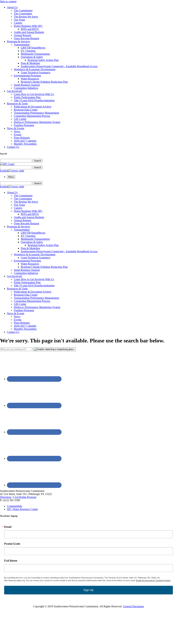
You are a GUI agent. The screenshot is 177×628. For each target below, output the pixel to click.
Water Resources (30, 78)
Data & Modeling (30, 63)
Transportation (22, 44)
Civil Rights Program (24, 497)
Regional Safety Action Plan (43, 60)
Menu (11, 177)
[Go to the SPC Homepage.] (7, 164)
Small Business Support (27, 84)
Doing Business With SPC (28, 25)
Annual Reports (22, 35)
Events (17, 134)
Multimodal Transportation (35, 53)
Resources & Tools (17, 103)
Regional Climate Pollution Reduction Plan (44, 81)
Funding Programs (24, 125)
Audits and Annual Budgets (29, 32)
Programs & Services (18, 41)
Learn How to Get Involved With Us (34, 94)
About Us (12, 7)
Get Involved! (14, 91)
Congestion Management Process (32, 115)
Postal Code (12, 543)
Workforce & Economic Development (34, 69)
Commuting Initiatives (26, 88)
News (17, 131)
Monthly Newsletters (25, 143)
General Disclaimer (133, 606)
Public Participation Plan (27, 97)
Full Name (10, 560)
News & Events (15, 128)
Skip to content (8, 1)
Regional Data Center (26, 109)
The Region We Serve (26, 16)
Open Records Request (26, 38)
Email (7, 526)
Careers (18, 22)
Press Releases (22, 137)
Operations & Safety (32, 56)
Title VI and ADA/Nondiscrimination (34, 100)
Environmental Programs (27, 75)
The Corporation (23, 13)
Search (37, 160)
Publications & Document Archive (32, 106)
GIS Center (20, 119)
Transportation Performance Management (36, 112)
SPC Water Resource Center (22, 509)
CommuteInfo (14, 506)
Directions (5, 497)
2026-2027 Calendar (25, 140)
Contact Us (13, 146)
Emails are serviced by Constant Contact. (153, 580)
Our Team (19, 19)
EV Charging (28, 50)
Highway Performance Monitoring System (37, 122)
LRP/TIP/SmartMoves (33, 47)
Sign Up (88, 590)
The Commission (23, 10)
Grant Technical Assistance (35, 72)
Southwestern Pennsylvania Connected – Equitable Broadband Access (59, 66)
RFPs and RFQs (30, 29)
